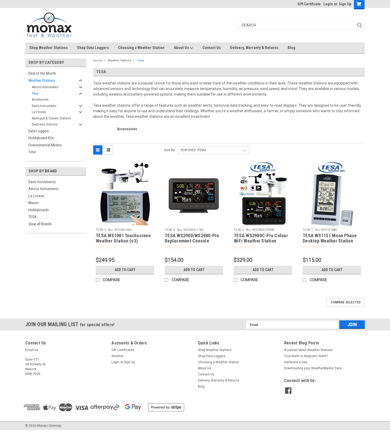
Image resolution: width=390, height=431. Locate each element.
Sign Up (345, 4)
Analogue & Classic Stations (51, 118)
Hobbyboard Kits (41, 138)
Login (328, 4)
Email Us (31, 350)
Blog (291, 47)
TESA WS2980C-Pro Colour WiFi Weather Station (261, 238)
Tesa (35, 93)
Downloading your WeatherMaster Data (313, 368)
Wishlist (117, 356)
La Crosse (39, 112)
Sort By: (170, 150)
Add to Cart (125, 270)
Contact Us (211, 47)
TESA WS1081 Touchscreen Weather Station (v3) (123, 238)
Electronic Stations (45, 124)
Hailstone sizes (295, 362)
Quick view (125, 221)
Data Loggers (38, 131)
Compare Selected (346, 302)
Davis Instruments (44, 106)
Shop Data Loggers (93, 47)
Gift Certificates (122, 350)
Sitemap (55, 426)
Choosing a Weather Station (141, 47)
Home (97, 60)
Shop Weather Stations (48, 47)
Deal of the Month (42, 73)
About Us (182, 47)
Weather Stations (41, 80)
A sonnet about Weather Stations (308, 350)
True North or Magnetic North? (306, 356)
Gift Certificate (309, 4)
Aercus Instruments (45, 87)
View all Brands (40, 224)
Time (32, 152)
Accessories (40, 99)
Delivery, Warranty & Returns (254, 47)
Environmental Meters (45, 145)
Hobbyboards (38, 210)
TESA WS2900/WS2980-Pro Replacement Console (192, 238)
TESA (32, 216)
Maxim (33, 202)
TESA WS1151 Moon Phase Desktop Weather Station (330, 238)
